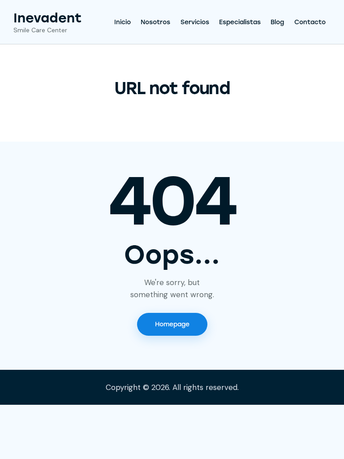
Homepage (172, 324)
